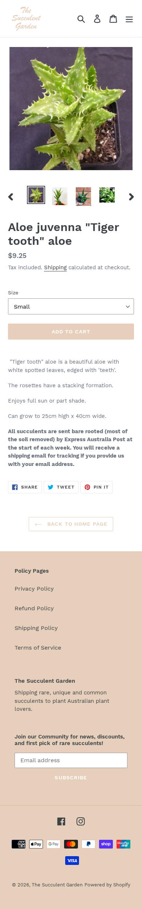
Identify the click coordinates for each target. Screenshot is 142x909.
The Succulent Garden (57, 885)
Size (13, 292)
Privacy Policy (34, 588)
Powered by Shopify (107, 885)
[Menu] (129, 19)
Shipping (55, 267)
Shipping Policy (36, 627)
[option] (36, 195)
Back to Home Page (76, 524)
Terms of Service (38, 647)
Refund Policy (34, 608)
